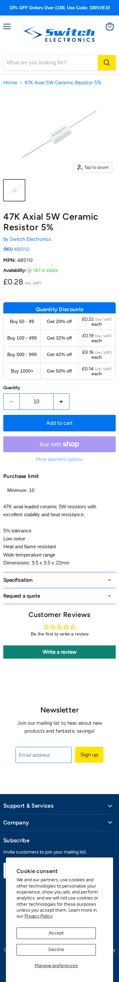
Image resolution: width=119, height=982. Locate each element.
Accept (56, 933)
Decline (56, 949)
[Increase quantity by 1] (62, 401)
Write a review (60, 652)
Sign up (89, 754)
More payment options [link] (59, 459)
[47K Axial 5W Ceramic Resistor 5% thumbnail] (14, 190)
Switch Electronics (30, 239)
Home (10, 83)
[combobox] (50, 62)
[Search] (107, 62)
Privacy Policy (38, 916)
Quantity (11, 387)
